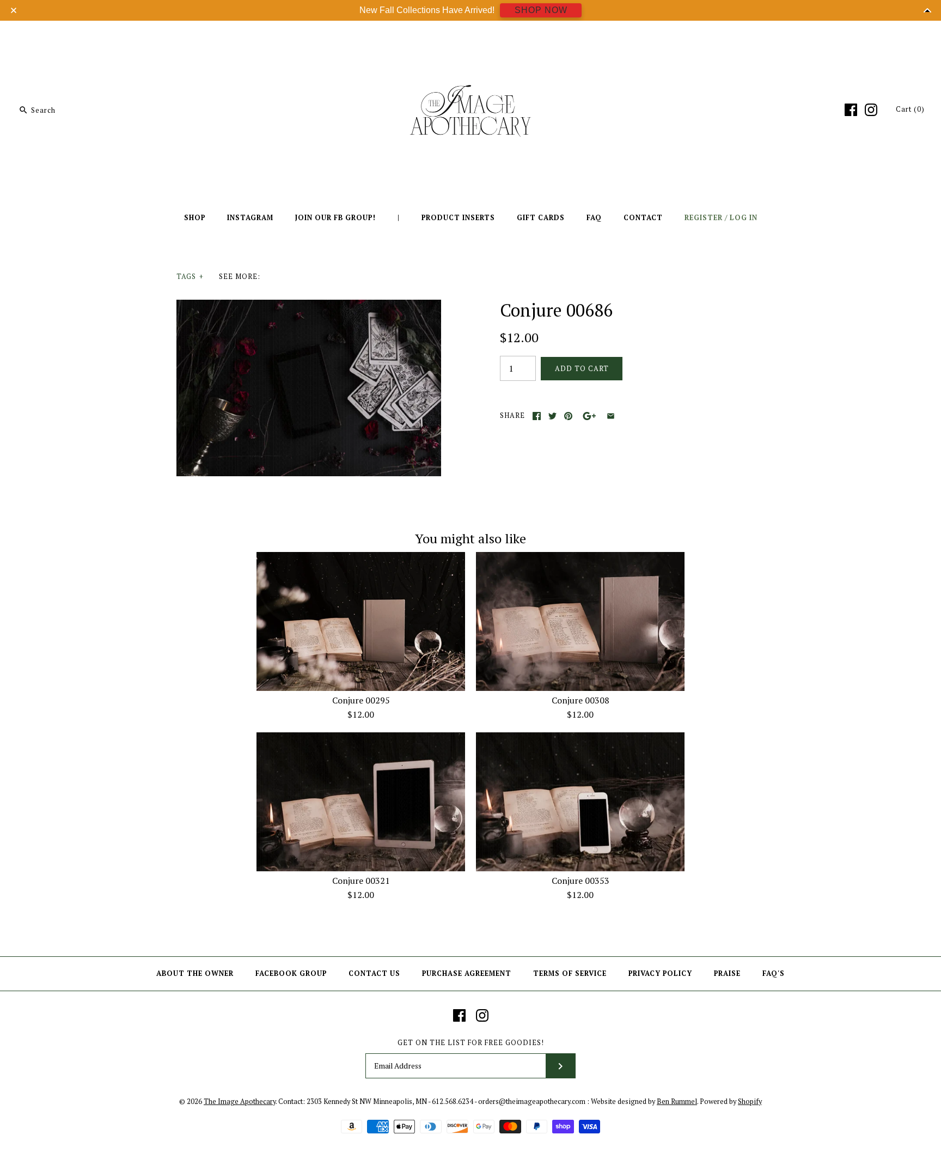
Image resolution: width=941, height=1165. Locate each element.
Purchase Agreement (466, 973)
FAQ (594, 217)
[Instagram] (871, 110)
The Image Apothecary (240, 1101)
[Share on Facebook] (537, 416)
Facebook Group (291, 973)
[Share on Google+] (589, 416)
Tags (190, 276)
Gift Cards (541, 217)
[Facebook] (851, 110)
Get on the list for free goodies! (471, 1042)
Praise (727, 973)
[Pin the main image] (568, 416)
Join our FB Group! (335, 217)
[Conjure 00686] (308, 306)
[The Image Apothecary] (470, 37)
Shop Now (541, 10)
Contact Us (374, 973)
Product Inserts (458, 217)
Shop (194, 217)
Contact (643, 217)
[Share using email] (611, 416)
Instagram (250, 217)
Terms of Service (570, 973)
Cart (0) (910, 109)
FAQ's (773, 973)
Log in (743, 217)
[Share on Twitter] (552, 416)
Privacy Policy (660, 973)
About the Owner (195, 973)
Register (704, 217)
